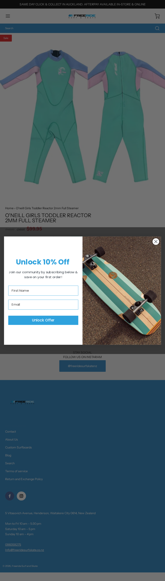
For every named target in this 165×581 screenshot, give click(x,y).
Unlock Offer (43, 319)
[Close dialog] (155, 241)
